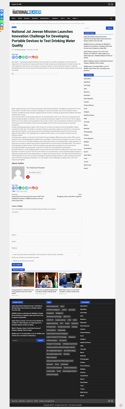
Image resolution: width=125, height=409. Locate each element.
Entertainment (44, 18)
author (64, 310)
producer (50, 364)
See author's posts (35, 172)
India (13, 18)
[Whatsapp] (23, 57)
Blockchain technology (54, 317)
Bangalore (50, 313)
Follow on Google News (46, 401)
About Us (15, 401)
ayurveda (72, 310)
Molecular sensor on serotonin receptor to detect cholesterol (70, 280)
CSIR (69, 320)
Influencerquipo (52, 340)
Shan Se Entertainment (54, 368)
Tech (62, 18)
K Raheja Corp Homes (70, 344)
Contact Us (29, 401)
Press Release (88, 138)
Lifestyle (54, 18)
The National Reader (20, 49)
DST (61, 323)
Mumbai (66, 354)
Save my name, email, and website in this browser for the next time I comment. (38, 254)
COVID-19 (50, 320)
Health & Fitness (65, 285)
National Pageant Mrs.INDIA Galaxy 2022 (60, 361)
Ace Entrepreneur (52, 306)
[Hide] (0, 31)
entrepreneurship (64, 327)
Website (14, 248)
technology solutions (69, 371)
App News (87, 82)
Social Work (87, 148)
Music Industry (51, 357)
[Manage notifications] (121, 405)
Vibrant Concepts (52, 374)
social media (51, 371)
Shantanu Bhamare (70, 368)
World (20, 18)
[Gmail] (29, 57)
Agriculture (87, 78)
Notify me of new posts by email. (23, 261)
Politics (86, 135)
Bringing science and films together (69, 195)
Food (85, 108)
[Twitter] (16, 57)
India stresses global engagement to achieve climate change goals (46, 280)
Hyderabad (61, 330)
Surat (59, 371)
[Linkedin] (20, 57)
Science (14, 27)
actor (62, 306)
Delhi (75, 320)
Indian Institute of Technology (56, 337)
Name (14, 235)
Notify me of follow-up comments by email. (25, 257)
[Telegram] (26, 57)
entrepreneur (51, 327)
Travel (86, 162)
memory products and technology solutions (61, 347)
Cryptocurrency (60, 320)
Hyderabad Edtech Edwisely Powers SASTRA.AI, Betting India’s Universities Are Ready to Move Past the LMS (97, 39)
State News (87, 155)
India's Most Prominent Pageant (57, 334)
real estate (64, 364)
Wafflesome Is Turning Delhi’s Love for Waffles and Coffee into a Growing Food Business (97, 68)
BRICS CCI (67, 317)
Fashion (86, 102)
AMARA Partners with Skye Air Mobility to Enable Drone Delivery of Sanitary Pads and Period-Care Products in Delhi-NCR (98, 46)
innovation (62, 340)
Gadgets (86, 112)
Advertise (22, 401)
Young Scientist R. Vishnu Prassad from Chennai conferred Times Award (23, 280)
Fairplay (74, 327)
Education (35, 18)
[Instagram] (33, 57)
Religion (86, 142)
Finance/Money (89, 105)
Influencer (72, 337)
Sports (86, 152)
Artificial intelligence (53, 310)
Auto (68, 18)
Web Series (87, 165)
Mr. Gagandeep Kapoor (54, 351)
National (39, 285)
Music (86, 125)
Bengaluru (59, 313)
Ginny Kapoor (51, 330)
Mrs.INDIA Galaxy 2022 (54, 354)
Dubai (67, 323)
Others (74, 18)
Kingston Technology (54, 344)
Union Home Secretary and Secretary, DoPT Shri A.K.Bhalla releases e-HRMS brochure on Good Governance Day (28, 197)
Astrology (87, 85)
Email (14, 241)
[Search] (111, 18)
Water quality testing (21, 191)
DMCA (36, 401)
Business (27, 18)
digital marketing (52, 323)
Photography (88, 132)
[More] (36, 57)
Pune (57, 364)
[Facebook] (13, 57)
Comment (15, 212)
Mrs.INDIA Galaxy (69, 351)
